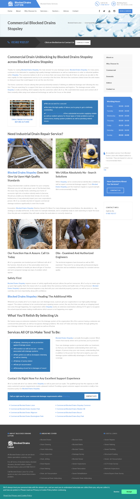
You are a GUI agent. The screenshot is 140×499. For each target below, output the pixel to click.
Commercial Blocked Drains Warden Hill (71, 409)
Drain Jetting (45, 459)
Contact (75, 11)
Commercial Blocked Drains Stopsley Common (74, 405)
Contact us (110, 89)
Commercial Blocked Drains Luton (22, 405)
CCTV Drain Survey (111, 464)
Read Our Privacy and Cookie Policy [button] (18, 495)
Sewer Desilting (110, 449)
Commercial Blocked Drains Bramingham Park (26, 416)
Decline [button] (116, 492)
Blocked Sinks (77, 440)
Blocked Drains (46, 440)
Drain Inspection (46, 454)
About (18, 11)
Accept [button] (129, 492)
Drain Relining (45, 469)
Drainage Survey (78, 454)
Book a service (125, 11)
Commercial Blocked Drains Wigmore (23, 413)
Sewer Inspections (79, 464)
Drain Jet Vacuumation (49, 473)
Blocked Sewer (78, 459)
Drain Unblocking (46, 449)
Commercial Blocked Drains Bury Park (70, 416)
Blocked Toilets (78, 449)
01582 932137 (105, 5)
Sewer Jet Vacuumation (113, 459)
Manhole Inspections (112, 469)
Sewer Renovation (79, 469)
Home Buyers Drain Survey (114, 473)
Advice (66, 11)
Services (43, 11)
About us (109, 57)
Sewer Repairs (110, 440)
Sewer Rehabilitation (80, 473)
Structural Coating (111, 454)
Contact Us (90, 396)
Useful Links (111, 433)
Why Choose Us (30, 11)
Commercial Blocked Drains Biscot (69, 413)
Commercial (111, 70)
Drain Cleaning (46, 444)
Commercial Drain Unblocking (51, 478)
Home (10, 11)
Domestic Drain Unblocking (82, 478)
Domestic (110, 76)
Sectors (55, 11)
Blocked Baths (78, 444)
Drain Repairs (45, 464)
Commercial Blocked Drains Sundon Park (25, 409)
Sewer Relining (110, 444)
